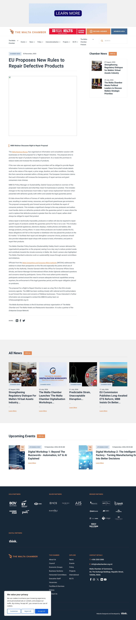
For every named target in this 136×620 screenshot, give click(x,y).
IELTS (74, 42)
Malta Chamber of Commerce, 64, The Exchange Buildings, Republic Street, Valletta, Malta (106, 572)
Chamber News (15, 54)
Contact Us (53, 594)
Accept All (41, 611)
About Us (52, 559)
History (51, 590)
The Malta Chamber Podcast (84, 42)
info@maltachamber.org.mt (101, 564)
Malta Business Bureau (20, 152)
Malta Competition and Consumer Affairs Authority (39, 263)
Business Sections (56, 571)
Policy (39, 42)
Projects (65, 42)
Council (52, 563)
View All (112, 54)
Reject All (28, 611)
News (31, 42)
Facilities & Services (56, 586)
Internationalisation (52, 42)
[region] (27, 603)
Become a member (100, 31)
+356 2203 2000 (97, 559)
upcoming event (34, 447)
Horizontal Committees (58, 575)
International (74, 575)
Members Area (119, 31)
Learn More (12, 411)
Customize (14, 611)
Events (23, 42)
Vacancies (53, 582)
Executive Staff (55, 578)
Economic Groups (55, 567)
